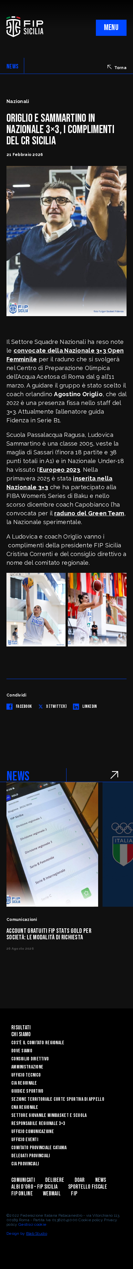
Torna (120, 68)
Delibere (54, 1180)
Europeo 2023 (59, 469)
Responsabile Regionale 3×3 (38, 1123)
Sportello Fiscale (87, 1186)
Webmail (52, 1193)
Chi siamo (21, 1034)
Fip (74, 1193)
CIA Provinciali (25, 1164)
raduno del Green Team (89, 513)
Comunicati (23, 1180)
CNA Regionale (24, 1107)
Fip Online (22, 1193)
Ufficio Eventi (24, 1140)
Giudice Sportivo (27, 1091)
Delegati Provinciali (30, 1156)
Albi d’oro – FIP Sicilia (34, 1186)
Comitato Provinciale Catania (38, 1148)
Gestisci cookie (32, 1224)
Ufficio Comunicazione (32, 1132)
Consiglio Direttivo (30, 1059)
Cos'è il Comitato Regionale (38, 1043)
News (100, 1180)
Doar (80, 1180)
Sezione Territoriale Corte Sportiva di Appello (57, 1099)
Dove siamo (21, 1051)
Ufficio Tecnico (26, 1075)
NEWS (12, 66)
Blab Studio (36, 1233)
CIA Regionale (24, 1083)
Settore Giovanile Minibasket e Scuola (49, 1115)
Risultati (21, 1027)
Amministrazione (27, 1067)
